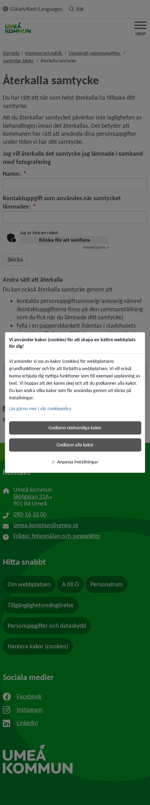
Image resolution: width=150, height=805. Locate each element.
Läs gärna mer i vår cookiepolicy (40, 409)
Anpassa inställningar (77, 462)
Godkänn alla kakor (75, 445)
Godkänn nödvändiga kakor (75, 428)
